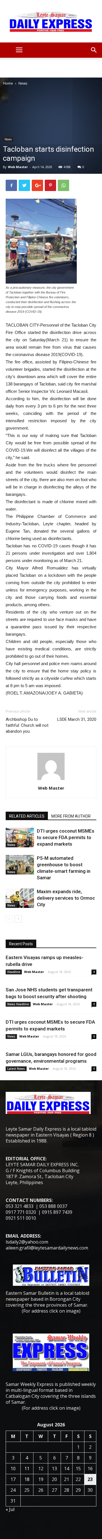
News (22, 83)
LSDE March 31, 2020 (76, 719)
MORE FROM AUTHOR (71, 816)
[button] (94, 50)
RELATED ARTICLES (26, 816)
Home (8, 83)
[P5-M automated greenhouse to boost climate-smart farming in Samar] (20, 864)
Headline (13, 972)
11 (26, 1468)
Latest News (16, 1069)
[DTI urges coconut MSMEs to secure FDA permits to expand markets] (20, 837)
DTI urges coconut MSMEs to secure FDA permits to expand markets (65, 837)
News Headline (18, 1004)
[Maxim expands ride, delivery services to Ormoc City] (20, 898)
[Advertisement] (51, 68)
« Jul (10, 1509)
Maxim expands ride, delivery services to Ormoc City (66, 898)
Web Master (18, 167)
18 (26, 1479)
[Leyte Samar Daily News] (51, 21)
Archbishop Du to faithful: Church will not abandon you (27, 725)
